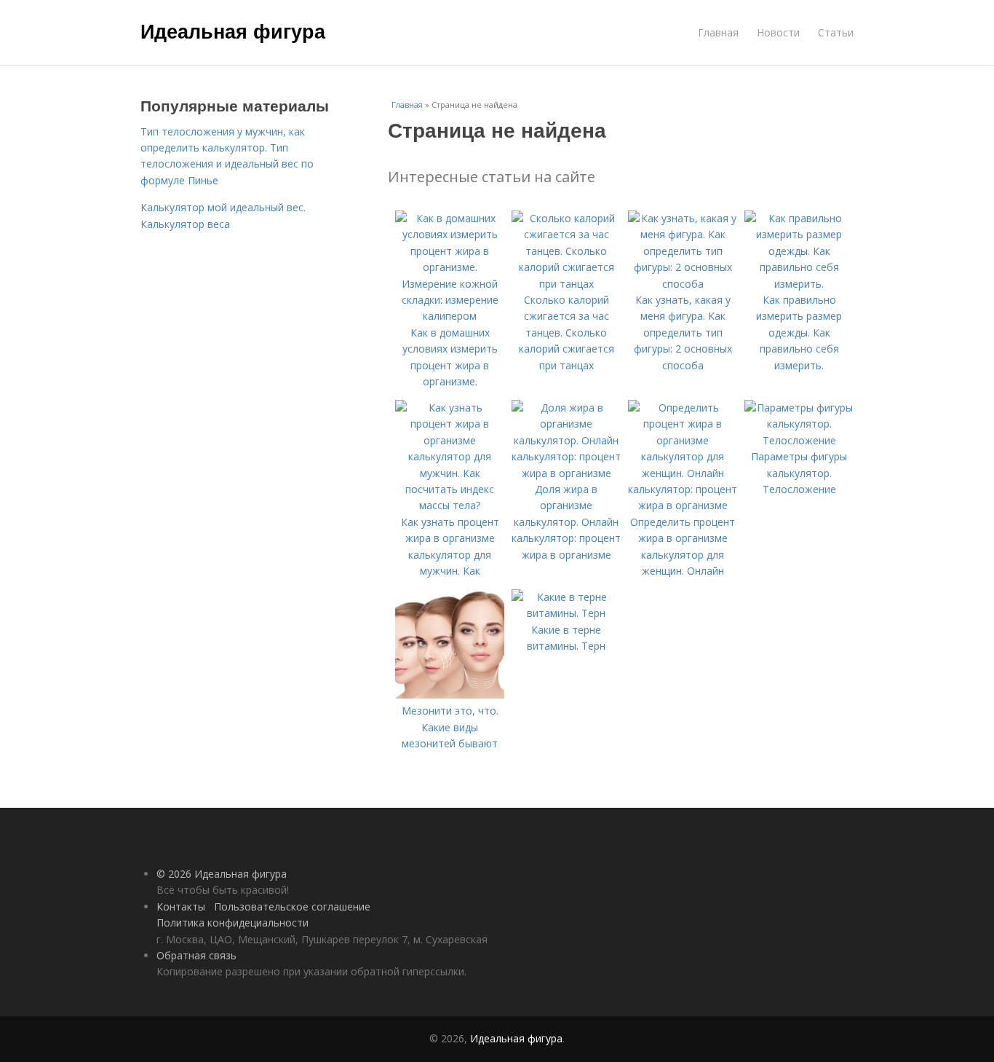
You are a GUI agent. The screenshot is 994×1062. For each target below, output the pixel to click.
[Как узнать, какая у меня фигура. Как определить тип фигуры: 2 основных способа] (682, 284)
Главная (718, 32)
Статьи (836, 32)
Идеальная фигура (232, 30)
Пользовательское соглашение (292, 906)
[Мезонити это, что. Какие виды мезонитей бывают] (449, 694)
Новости (778, 32)
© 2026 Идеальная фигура (221, 874)
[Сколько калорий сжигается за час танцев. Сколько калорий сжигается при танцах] (566, 284)
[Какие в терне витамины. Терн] (566, 613)
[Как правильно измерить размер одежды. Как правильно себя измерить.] (799, 284)
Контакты (180, 906)
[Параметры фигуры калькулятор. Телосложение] (799, 440)
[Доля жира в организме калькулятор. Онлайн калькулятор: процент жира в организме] (566, 473)
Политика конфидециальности (232, 922)
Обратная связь (196, 955)
